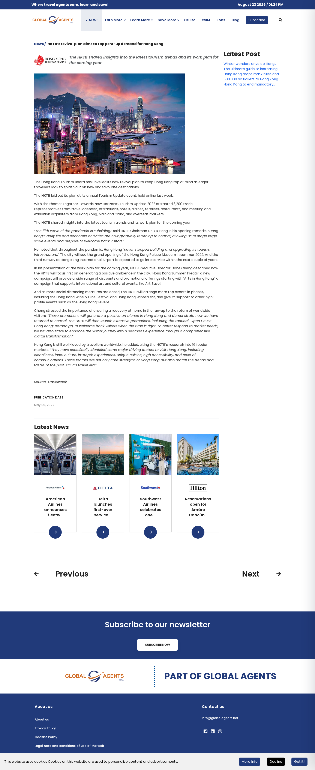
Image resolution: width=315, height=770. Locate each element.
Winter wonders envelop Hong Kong (249, 63)
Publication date (48, 397)
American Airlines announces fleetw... (55, 506)
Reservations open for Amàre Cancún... (198, 506)
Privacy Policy (45, 728)
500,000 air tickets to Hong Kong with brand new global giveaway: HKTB (251, 79)
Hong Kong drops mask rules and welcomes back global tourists (251, 74)
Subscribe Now (157, 645)
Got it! (299, 761)
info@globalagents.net (220, 718)
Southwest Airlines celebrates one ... (150, 506)
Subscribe (257, 20)
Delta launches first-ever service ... (102, 506)
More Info (250, 761)
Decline (276, 761)
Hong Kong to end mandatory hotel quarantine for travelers (249, 84)
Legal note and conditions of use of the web (69, 746)
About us (42, 719)
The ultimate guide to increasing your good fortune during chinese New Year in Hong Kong (251, 69)
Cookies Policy (46, 737)
